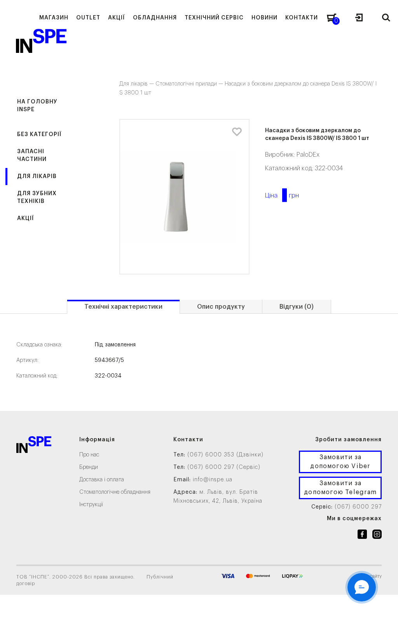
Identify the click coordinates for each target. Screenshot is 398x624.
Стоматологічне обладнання (114, 492)
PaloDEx (308, 155)
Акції (25, 218)
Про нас (89, 455)
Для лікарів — (137, 84)
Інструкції (91, 504)
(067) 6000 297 (358, 507)
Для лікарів (37, 176)
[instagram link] (377, 536)
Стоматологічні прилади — (190, 84)
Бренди (88, 467)
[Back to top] (384, 610)
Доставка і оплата (101, 479)
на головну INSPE (37, 105)
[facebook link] (362, 536)
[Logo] (33, 446)
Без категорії (39, 134)
